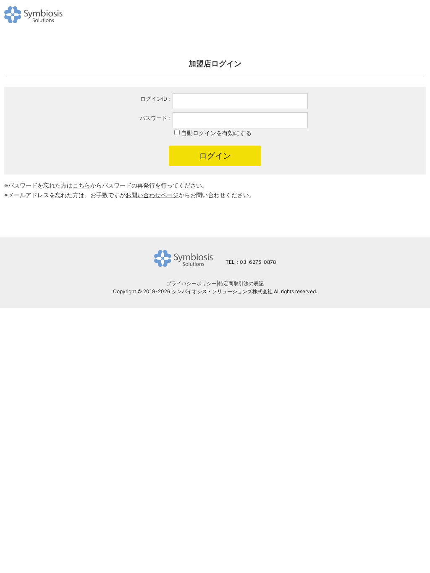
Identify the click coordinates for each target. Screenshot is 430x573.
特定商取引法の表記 (241, 283)
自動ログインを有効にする (216, 132)
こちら (81, 185)
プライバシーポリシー (191, 283)
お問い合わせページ (152, 194)
